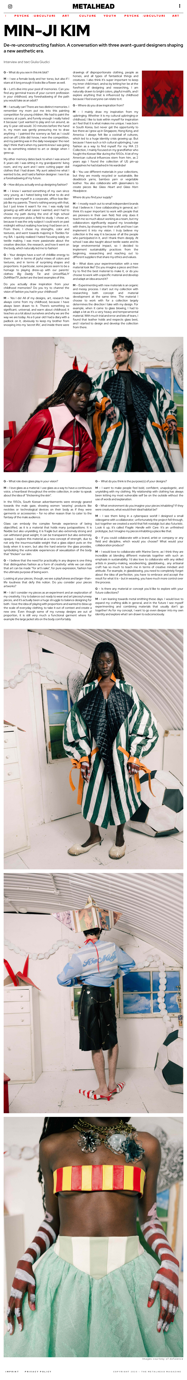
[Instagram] (10, 6)
